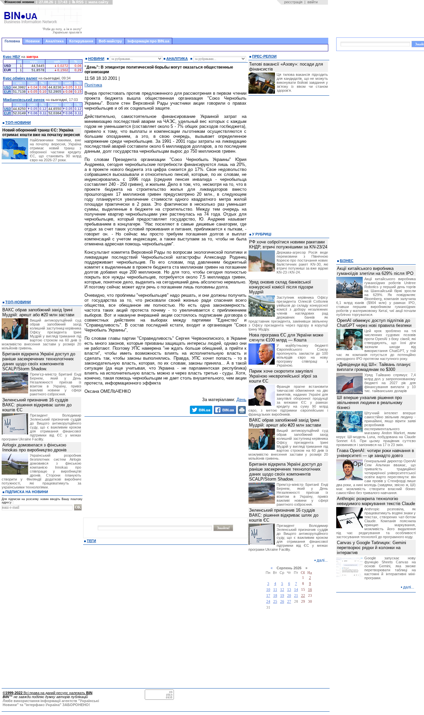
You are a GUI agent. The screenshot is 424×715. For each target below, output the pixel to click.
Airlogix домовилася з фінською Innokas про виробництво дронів (34, 447)
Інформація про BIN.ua (148, 41)
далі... (322, 560)
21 (296, 595)
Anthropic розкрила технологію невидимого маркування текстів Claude (376, 501)
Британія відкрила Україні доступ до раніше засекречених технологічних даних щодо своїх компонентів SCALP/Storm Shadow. (38, 361)
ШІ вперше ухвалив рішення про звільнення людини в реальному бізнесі (369, 402)
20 (289, 595)
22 (303, 595)
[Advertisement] (207, 21)
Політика (93, 84)
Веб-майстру (110, 41)
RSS (79, 2)
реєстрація (293, 2)
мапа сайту (98, 2)
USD (7, 87)
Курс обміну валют (20, 78)
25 (275, 601)
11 (275, 589)
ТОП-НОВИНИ (18, 123)
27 (289, 601)
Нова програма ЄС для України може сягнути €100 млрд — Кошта (286, 337)
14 (296, 589)
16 (310, 589)
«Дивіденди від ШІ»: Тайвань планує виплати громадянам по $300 (374, 367)
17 (268, 595)
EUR (7, 91)
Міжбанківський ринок (24, 100)
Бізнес (346, 261)
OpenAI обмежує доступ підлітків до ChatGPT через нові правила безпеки (374, 323)
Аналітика (54, 41)
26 (282, 601)
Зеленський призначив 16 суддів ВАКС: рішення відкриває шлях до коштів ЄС (37, 404)
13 (289, 589)
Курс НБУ (11, 57)
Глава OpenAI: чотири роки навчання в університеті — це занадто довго (375, 453)
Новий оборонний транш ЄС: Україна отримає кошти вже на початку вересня (41, 132)
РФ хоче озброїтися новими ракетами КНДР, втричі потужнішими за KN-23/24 (288, 244)
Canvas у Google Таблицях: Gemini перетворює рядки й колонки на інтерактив (371, 547)
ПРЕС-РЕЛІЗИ (264, 56)
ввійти (312, 2)
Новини (33, 41)
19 (282, 595)
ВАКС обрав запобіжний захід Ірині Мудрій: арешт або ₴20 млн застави (38, 312)
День (241, 399)
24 (268, 601)
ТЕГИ (91, 541)
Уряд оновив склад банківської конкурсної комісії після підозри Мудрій (281, 287)
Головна (12, 41)
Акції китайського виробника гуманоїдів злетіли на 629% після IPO (375, 271)
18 (275, 595)
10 (268, 589)
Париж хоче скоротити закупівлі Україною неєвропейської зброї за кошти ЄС (283, 376)
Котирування (81, 41)
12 (282, 589)
